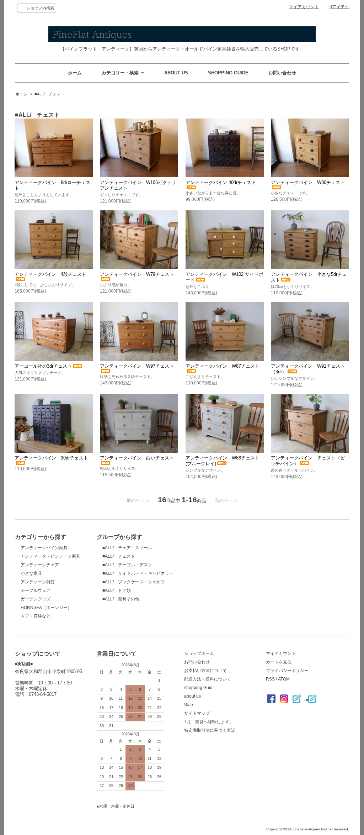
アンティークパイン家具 (44, 547)
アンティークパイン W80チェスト (308, 182)
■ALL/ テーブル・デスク (127, 564)
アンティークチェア (40, 564)
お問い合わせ (282, 72)
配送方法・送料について (207, 679)
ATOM (284, 679)
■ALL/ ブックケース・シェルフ (133, 581)
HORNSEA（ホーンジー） (46, 607)
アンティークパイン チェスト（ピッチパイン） (308, 460)
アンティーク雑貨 (38, 581)
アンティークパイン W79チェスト (137, 274)
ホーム (75, 72)
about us (192, 696)
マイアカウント (304, 6)
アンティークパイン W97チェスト (137, 366)
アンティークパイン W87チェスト (222, 366)
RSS (270, 679)
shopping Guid (198, 687)
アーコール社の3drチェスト (43, 366)
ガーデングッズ (35, 599)
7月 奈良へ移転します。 (209, 721)
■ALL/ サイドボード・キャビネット (137, 573)
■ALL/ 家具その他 (120, 599)
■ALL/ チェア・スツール (127, 547)
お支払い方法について (205, 670)
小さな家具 (31, 573)
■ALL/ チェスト (49, 94)
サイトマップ (197, 713)
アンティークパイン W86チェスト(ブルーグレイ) (222, 460)
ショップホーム (199, 653)
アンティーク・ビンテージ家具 (50, 556)
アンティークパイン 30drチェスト (51, 458)
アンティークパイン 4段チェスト (50, 274)
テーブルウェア (35, 590)
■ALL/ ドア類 (116, 590)
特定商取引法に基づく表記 (209, 730)
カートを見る (278, 662)
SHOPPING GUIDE (228, 72)
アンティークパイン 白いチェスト (137, 458)
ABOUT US (176, 72)
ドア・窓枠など (35, 616)
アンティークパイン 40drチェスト (221, 182)
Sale (188, 704)
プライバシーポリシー (287, 670)
